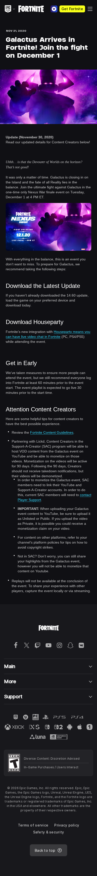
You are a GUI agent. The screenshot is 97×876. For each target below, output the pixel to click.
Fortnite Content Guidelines (51, 432)
